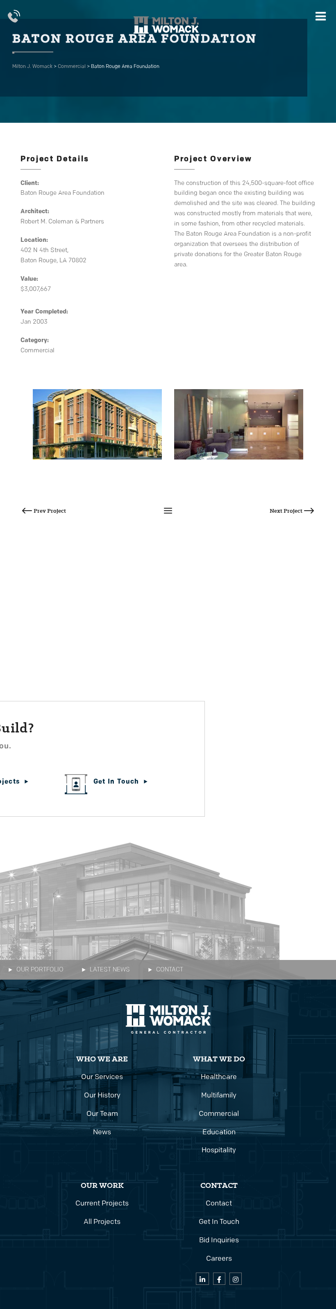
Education (219, 1132)
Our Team (102, 1114)
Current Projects (102, 1203)
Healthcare (219, 1077)
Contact (169, 970)
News (102, 1132)
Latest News (110, 970)
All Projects (102, 1222)
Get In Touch (219, 1222)
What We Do (219, 1059)
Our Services (102, 1077)
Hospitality (219, 1150)
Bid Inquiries (219, 1240)
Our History (102, 1095)
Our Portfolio (40, 970)
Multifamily (218, 1095)
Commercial (219, 1114)
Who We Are (102, 1059)
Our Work (102, 1185)
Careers (219, 1258)
